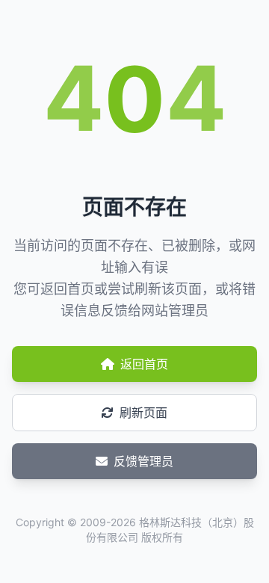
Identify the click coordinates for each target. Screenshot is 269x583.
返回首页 (144, 364)
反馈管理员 (143, 461)
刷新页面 (143, 412)
